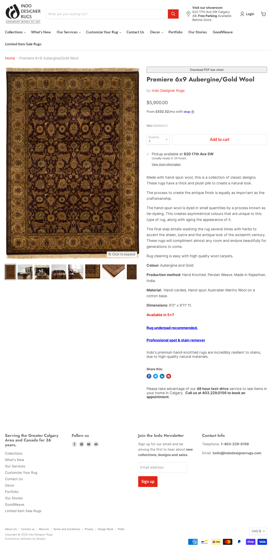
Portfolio (175, 32)
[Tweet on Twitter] (155, 376)
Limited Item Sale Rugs (23, 44)
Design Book (105, 529)
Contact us (28, 529)
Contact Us (135, 32)
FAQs (121, 529)
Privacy (89, 529)
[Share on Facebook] (149, 376)
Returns (44, 529)
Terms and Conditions (66, 529)
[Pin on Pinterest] (168, 376)
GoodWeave (223, 32)
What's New (41, 32)
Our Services (67, 32)
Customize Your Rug (102, 32)
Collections (14, 32)
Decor (155, 32)
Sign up (147, 481)
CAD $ (256, 531)
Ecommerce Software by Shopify (25, 538)
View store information (166, 164)
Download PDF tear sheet (206, 69)
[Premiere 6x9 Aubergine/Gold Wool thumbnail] (10, 272)
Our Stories (197, 32)
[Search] (173, 14)
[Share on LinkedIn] (162, 376)
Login (250, 14)
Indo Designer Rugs (168, 90)
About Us (11, 529)
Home (10, 58)
